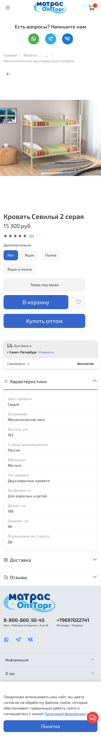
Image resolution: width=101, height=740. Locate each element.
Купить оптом (44, 320)
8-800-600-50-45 (24, 620)
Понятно (50, 726)
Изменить (46, 352)
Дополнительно (17, 245)
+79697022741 (73, 620)
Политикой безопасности (66, 713)
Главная (10, 55)
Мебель (30, 55)
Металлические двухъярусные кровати (39, 60)
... (46, 55)
